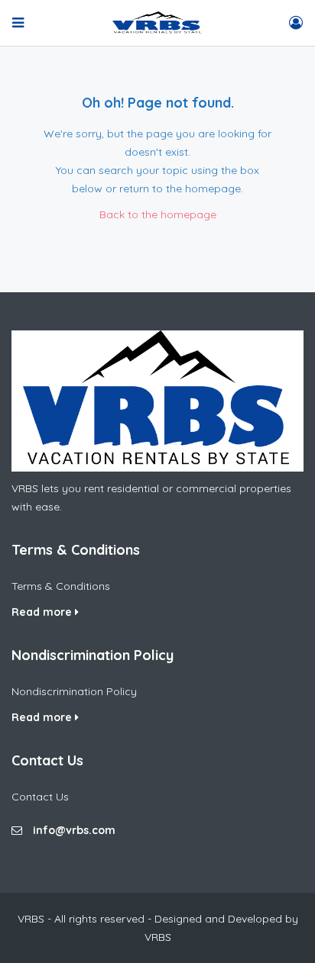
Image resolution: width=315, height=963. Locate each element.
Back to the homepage (157, 214)
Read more (43, 612)
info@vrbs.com (74, 830)
